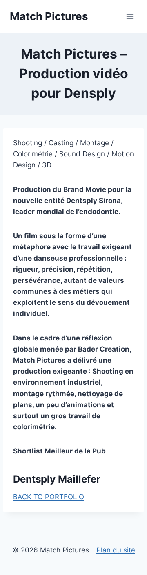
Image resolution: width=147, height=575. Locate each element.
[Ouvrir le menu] (129, 16)
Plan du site (115, 550)
